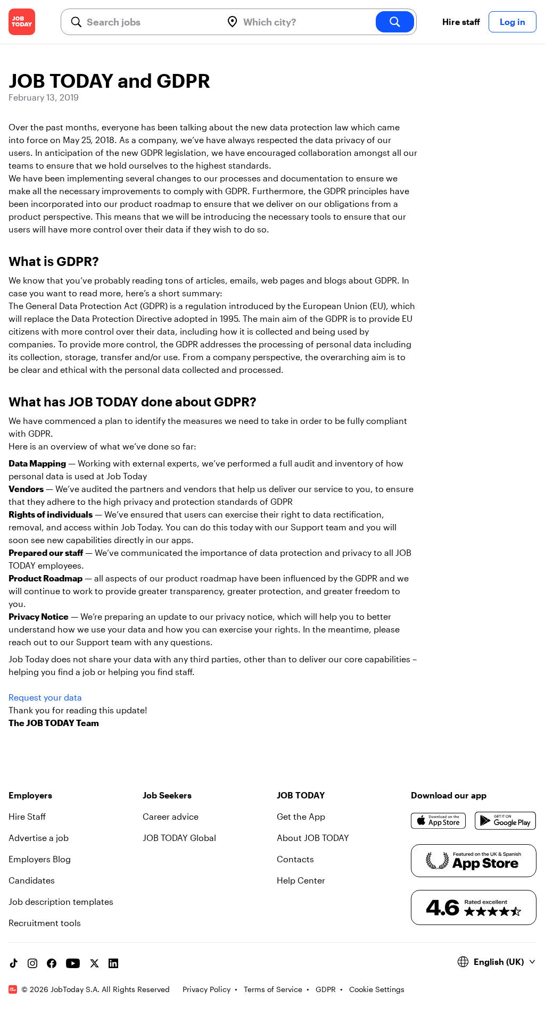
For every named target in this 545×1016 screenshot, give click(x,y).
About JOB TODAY (313, 837)
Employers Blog (40, 859)
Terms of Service (273, 989)
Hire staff (461, 21)
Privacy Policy (206, 989)
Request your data (45, 697)
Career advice (171, 816)
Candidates (32, 880)
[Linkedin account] (113, 963)
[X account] (94, 963)
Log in (512, 21)
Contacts (295, 859)
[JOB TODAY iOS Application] (438, 820)
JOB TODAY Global (179, 837)
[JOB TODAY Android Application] (505, 820)
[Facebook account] (51, 963)
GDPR (326, 989)
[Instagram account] (32, 963)
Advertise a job (39, 837)
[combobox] (150, 21)
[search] (395, 21)
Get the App (301, 816)
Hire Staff (27, 816)
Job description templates (61, 901)
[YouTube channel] (73, 963)
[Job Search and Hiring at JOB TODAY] (22, 22)
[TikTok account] (13, 963)
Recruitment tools (45, 923)
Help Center (301, 880)
